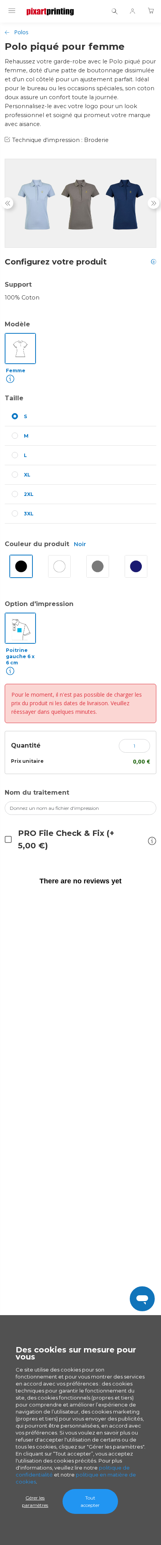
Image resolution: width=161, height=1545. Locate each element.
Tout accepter (90, 1501)
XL (27, 475)
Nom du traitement (37, 792)
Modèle (17, 324)
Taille (14, 398)
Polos (21, 32)
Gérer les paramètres (35, 1501)
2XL (29, 494)
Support (18, 284)
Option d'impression (39, 604)
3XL (29, 514)
